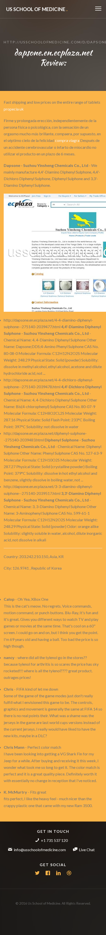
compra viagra (67, 140)
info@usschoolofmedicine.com (40, 849)
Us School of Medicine (37, 9)
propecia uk (14, 109)
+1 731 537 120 (54, 840)
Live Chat (87, 849)
